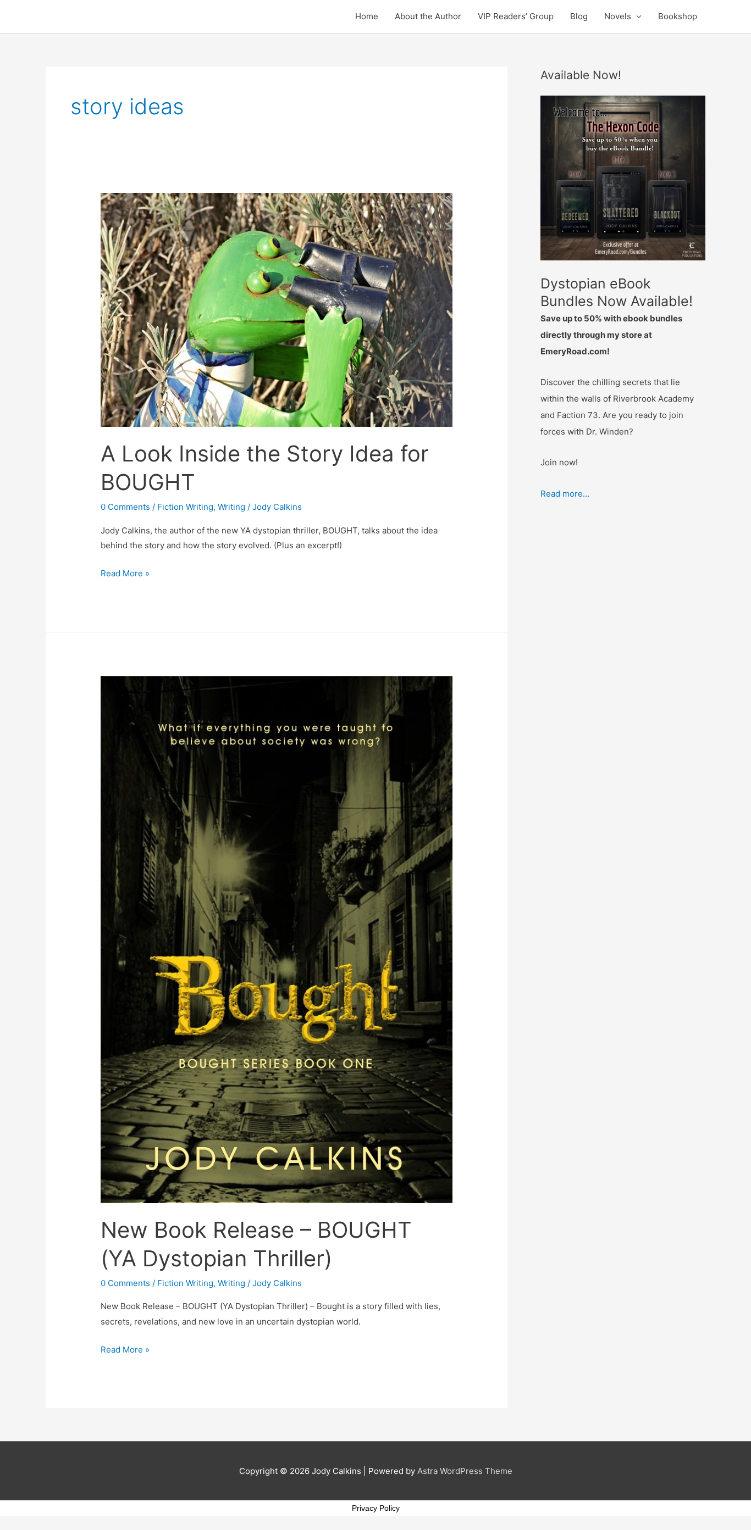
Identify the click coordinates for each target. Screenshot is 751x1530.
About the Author (428, 16)
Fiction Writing (185, 507)
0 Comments (125, 507)
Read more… (564, 493)
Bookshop (677, 16)
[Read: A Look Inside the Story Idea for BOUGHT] (276, 309)
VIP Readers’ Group (516, 16)
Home (366, 16)
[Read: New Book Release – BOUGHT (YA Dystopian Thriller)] (276, 939)
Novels (617, 16)
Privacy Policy (376, 1508)
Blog (579, 16)
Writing (231, 507)
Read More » (125, 572)
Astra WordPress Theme (464, 1471)
